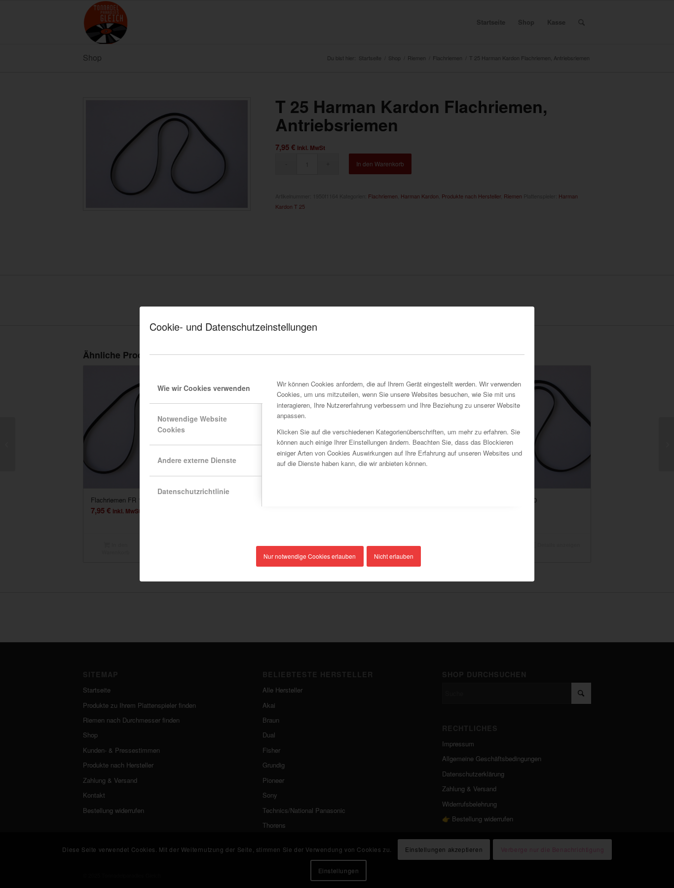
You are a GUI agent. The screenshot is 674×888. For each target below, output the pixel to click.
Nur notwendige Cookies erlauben (309, 556)
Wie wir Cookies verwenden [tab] (203, 388)
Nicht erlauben (393, 556)
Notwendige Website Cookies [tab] (192, 424)
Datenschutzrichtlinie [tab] (193, 491)
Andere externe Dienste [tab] (196, 460)
